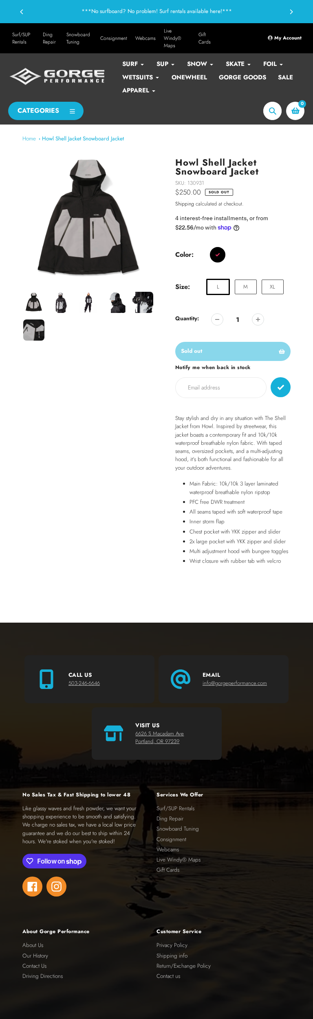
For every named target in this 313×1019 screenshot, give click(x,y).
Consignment (113, 38)
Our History (35, 956)
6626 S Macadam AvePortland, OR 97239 (159, 738)
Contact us (168, 976)
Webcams (145, 38)
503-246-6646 (84, 683)
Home (29, 138)
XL (272, 287)
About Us (32, 945)
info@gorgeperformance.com (235, 683)
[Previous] (22, 12)
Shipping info (171, 956)
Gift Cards (204, 38)
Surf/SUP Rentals (21, 38)
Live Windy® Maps (172, 38)
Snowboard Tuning (78, 38)
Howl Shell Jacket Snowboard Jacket (83, 138)
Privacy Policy (171, 945)
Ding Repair (49, 38)
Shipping (184, 204)
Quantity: (187, 318)
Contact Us (34, 966)
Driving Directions (42, 976)
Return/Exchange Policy (183, 966)
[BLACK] (217, 254)
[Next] (291, 12)
